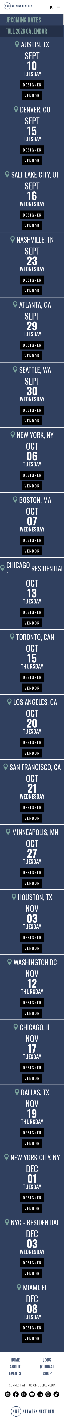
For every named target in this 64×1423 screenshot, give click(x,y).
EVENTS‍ (15, 1373)
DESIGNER (32, 85)
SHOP (47, 1373)
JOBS (47, 1359)
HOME (15, 1359)
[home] (17, 6)
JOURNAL (47, 1366)
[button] (51, 7)
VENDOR (32, 95)
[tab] (31, 19)
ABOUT (15, 1366)
